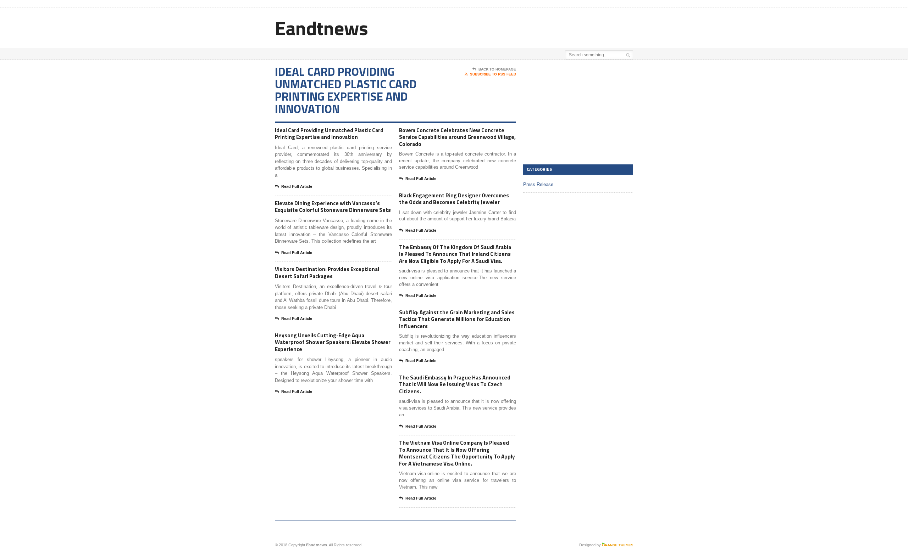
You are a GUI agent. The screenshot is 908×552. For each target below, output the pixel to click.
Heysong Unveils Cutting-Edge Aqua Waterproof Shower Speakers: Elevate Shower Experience (333, 342)
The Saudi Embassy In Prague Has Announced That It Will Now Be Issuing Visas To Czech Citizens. (454, 384)
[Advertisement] (550, 25)
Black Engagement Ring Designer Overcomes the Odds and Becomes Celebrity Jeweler (454, 199)
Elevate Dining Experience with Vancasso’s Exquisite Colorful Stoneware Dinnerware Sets (333, 206)
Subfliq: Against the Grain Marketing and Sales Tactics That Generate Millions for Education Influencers (457, 319)
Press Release (538, 184)
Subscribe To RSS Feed (493, 74)
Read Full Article (296, 186)
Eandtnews (321, 28)
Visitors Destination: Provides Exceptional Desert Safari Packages (327, 272)
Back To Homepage (497, 69)
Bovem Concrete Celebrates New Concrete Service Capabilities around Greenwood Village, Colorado (457, 137)
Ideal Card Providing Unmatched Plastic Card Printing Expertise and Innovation (329, 133)
